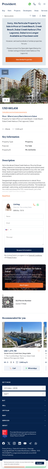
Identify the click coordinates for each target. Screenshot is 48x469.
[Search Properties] (39, 4)
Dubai (31, 121)
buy (3, 400)
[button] (6, 229)
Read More (6, 196)
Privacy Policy (12, 257)
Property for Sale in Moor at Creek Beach (17, 119)
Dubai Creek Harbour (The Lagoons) (15, 121)
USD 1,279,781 (10, 351)
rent (4, 415)
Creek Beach (38, 119)
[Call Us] (34, 4)
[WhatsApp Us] (29, 4)
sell (4, 405)
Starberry (10, 455)
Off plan (5, 410)
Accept (39, 463)
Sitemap (30, 448)
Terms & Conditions (35, 255)
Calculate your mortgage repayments (14, 112)
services (5, 420)
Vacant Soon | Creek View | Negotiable (17, 353)
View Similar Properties (24, 59)
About (4, 425)
